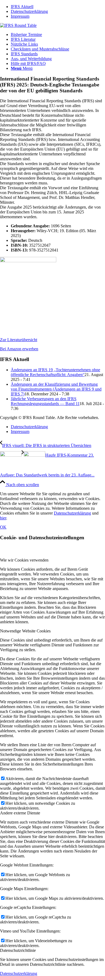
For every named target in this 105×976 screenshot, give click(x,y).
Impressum (20, 16)
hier (3, 518)
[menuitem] (58, 6)
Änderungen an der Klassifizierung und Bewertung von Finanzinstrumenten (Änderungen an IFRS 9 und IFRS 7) (56, 389)
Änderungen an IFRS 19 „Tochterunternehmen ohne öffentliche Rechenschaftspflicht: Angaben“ (55, 372)
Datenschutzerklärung (29, 11)
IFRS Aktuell (22, 6)
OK (3, 527)
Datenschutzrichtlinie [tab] (18, 950)
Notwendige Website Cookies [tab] (25, 631)
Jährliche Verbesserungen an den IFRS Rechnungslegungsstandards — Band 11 (45, 401)
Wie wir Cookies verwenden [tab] (24, 560)
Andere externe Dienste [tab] (20, 813)
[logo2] (18, 25)
